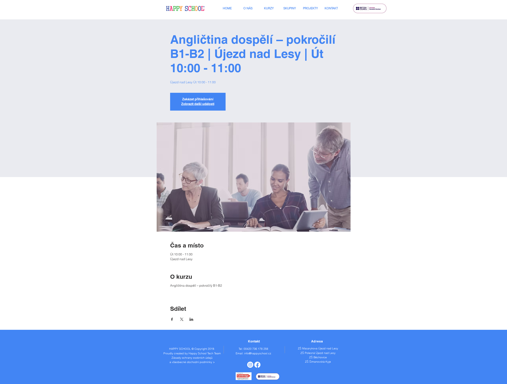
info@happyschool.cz (257, 353)
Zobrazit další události (197, 104)
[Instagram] (250, 365)
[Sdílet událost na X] (182, 319)
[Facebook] (257, 365)
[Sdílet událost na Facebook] (172, 319)
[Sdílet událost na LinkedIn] (191, 319)
